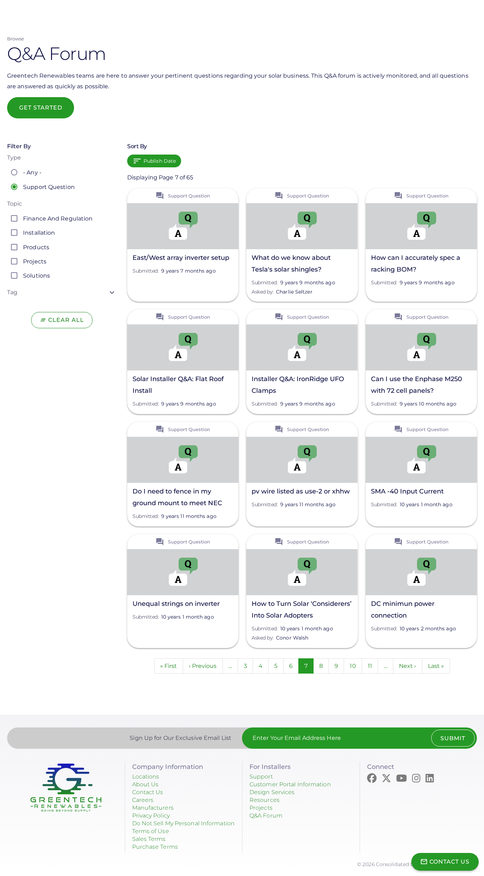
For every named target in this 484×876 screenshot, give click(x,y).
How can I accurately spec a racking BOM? (415, 263)
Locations (145, 776)
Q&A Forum (265, 815)
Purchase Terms (155, 846)
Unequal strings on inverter (176, 604)
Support (261, 776)
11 (373, 666)
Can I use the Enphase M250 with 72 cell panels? (416, 385)
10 (356, 666)
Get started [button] (40, 107)
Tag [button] (12, 292)
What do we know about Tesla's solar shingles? (291, 263)
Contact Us (147, 792)
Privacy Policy (151, 815)
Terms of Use (150, 831)
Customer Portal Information (290, 784)
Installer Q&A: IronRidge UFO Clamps (298, 385)
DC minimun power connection (402, 609)
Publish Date (159, 161)
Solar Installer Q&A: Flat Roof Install (178, 385)
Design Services (272, 792)
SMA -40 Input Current (407, 491)
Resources (264, 800)
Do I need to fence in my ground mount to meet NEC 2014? (177, 498)
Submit (452, 738)
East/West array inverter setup (181, 258)
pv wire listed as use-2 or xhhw (301, 491)
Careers (143, 800)
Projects (260, 807)
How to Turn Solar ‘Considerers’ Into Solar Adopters (301, 609)
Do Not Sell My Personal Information (183, 823)
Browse (15, 38)
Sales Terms (149, 839)
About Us (145, 784)
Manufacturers (153, 807)
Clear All (66, 320)
